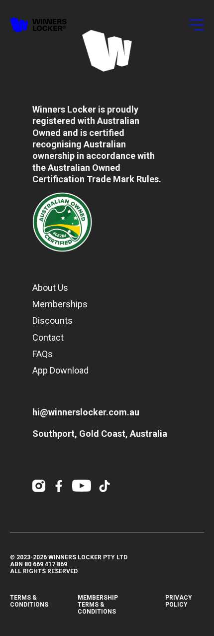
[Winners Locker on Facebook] (59, 486)
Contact (48, 337)
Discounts (52, 320)
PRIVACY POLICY (178, 601)
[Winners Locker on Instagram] (38, 486)
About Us (50, 287)
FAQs (42, 354)
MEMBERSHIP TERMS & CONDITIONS (98, 604)
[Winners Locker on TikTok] (104, 486)
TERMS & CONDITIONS (29, 601)
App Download (60, 370)
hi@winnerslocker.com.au (85, 412)
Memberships (60, 304)
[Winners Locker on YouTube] (81, 486)
